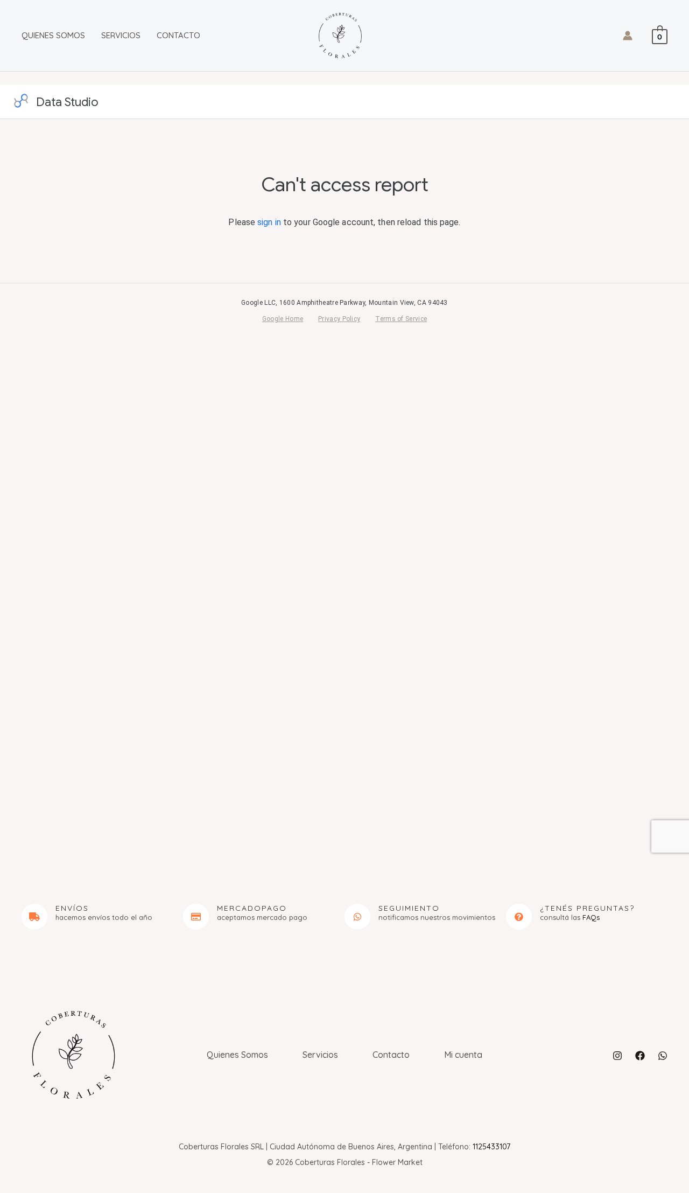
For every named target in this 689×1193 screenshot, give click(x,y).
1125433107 (491, 1147)
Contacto (178, 35)
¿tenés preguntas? (587, 908)
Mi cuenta (463, 1054)
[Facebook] (640, 1056)
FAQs (591, 917)
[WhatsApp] (662, 1056)
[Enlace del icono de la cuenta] (627, 35)
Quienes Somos (53, 35)
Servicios (120, 35)
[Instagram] (617, 1056)
